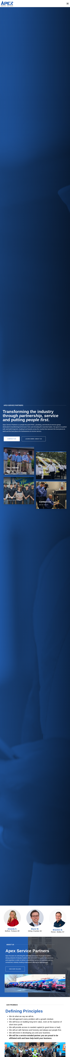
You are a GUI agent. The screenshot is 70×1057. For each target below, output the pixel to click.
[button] (67, 3)
